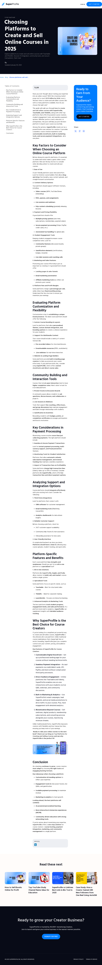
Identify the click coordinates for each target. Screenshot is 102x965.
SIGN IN (82, 4)
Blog (6, 77)
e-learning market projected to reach (49, 97)
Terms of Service (91, 959)
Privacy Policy (79, 959)
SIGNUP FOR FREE (51, 936)
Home (2, 77)
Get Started (94, 4)
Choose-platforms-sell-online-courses (19, 77)
